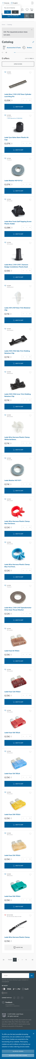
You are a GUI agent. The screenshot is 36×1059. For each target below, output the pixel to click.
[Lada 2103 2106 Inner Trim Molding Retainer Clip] (18, 384)
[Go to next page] (32, 960)
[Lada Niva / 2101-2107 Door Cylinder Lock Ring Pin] (18, 84)
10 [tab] (27, 52)
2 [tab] (16, 52)
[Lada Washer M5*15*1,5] (18, 171)
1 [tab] (14, 52)
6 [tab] (22, 52)
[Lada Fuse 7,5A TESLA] (18, 682)
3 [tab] (17, 52)
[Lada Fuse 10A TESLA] (18, 723)
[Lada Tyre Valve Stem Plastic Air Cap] (18, 127)
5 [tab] (20, 52)
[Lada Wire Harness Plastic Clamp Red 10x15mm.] (18, 511)
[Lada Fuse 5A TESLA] (18, 641)
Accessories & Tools (14, 47)
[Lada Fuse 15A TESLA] (18, 764)
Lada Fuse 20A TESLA (12, 814)
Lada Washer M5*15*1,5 (13, 181)
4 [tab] (19, 52)
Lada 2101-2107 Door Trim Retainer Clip (17, 309)
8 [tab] (25, 52)
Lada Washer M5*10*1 (12, 480)
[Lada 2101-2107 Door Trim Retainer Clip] (18, 298)
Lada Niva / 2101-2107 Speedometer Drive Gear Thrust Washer (17, 609)
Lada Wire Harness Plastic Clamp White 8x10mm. (17, 438)
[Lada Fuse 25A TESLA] (18, 845)
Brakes (29, 47)
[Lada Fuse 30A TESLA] (18, 886)
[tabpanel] (12, 49)
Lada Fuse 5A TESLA (11, 651)
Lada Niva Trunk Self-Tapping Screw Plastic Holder (17, 223)
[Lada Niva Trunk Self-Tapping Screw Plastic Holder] (18, 212)
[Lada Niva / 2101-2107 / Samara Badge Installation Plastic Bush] (18, 255)
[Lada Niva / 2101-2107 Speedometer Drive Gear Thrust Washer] (18, 598)
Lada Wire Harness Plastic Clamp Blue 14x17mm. (17, 565)
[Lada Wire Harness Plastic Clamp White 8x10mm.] (18, 427)
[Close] (32, 30)
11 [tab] (29, 52)
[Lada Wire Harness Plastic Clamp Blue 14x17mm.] (18, 554)
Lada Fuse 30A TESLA (12, 896)
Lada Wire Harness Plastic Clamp (17, 937)
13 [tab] (32, 52)
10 (26, 959)
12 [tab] (30, 52)
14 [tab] (33, 52)
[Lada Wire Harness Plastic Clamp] (18, 927)
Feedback (8, 1002)
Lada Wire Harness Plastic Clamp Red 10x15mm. (17, 522)
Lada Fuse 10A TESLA (12, 733)
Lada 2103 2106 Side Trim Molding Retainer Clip (17, 352)
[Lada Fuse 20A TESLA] (18, 804)
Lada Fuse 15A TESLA (12, 773)
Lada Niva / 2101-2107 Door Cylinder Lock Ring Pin (17, 95)
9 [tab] (26, 52)
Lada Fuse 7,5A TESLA (12, 692)
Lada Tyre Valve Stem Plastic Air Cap (16, 138)
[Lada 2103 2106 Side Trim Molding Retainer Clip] (18, 341)
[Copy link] (32, 42)
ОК (32, 975)
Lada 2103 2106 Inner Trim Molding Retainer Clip (17, 395)
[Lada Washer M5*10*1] (18, 470)
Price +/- (32, 58)
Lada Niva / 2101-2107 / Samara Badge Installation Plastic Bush (16, 266)
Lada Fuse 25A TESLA (12, 855)
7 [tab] (23, 52)
